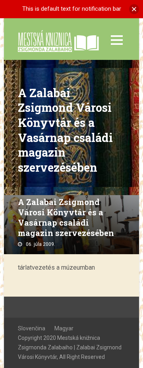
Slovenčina (31, 328)
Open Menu (116, 40)
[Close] (134, 9)
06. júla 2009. (40, 244)
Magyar (63, 328)
